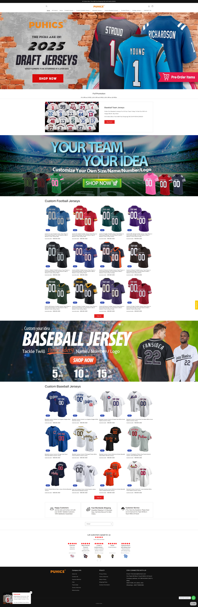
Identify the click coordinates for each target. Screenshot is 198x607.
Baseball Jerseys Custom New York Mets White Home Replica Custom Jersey (140, 420)
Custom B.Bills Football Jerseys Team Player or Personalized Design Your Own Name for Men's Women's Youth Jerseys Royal (83, 271)
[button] (46, 6)
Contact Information (104, 584)
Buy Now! (109, 122)
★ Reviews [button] (196, 305)
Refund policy (75, 590)
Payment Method (76, 579)
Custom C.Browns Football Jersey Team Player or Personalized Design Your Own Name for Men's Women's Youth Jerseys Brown (139, 271)
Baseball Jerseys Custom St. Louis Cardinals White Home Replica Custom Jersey (139, 490)
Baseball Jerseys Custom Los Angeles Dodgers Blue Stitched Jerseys (57, 420)
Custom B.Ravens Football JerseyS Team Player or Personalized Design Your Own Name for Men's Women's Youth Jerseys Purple (111, 308)
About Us (74, 574)
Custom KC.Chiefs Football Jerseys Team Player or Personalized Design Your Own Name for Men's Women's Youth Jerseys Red (84, 235)
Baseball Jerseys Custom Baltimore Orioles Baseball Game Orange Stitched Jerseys (112, 490)
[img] (99, 537)
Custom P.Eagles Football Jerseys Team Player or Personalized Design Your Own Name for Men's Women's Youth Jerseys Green (111, 235)
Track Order (75, 584)
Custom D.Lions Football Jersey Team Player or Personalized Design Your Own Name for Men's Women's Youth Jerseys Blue (56, 235)
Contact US (75, 576)
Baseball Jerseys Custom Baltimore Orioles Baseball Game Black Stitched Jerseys (112, 455)
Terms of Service (76, 587)
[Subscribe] (111, 524)
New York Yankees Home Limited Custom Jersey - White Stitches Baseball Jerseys (84, 490)
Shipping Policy (103, 582)
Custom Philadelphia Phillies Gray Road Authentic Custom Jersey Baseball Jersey (139, 455)
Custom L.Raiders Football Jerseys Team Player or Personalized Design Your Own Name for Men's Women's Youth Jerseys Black (57, 271)
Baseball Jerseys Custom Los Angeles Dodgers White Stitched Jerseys (85, 420)
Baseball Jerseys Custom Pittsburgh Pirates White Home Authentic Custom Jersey (84, 455)
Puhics (100, 603)
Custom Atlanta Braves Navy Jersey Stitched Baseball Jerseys (58, 490)
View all (99, 316)
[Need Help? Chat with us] (193, 598)
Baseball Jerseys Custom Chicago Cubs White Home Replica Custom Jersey (112, 420)
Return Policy (102, 579)
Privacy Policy (103, 574)
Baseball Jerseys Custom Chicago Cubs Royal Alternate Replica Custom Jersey (56, 455)
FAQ (73, 582)
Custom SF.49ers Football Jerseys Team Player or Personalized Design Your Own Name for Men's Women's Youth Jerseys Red (139, 308)
